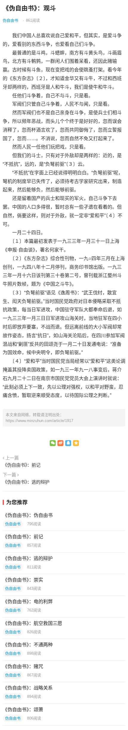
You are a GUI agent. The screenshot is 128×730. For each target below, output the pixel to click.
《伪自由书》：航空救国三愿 (32, 623)
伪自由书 (10, 20)
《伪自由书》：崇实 (23, 579)
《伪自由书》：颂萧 (23, 709)
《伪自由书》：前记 (21, 465)
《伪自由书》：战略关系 (28, 687)
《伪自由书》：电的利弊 (28, 601)
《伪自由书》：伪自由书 (28, 515)
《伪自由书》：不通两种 (28, 644)
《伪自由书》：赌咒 (23, 666)
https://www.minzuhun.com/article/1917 (39, 420)
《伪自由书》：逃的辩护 (26, 481)
